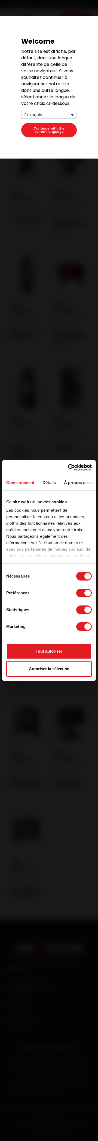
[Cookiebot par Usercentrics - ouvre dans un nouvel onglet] (69, 467)
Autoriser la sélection (49, 668)
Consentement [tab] (20, 482)
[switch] (84, 593)
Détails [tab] (49, 482)
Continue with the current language (49, 130)
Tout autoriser (49, 651)
